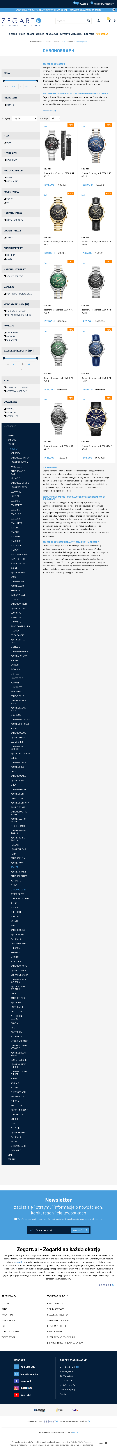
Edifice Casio (17, 635)
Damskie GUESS (18, 732)
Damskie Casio (18, 581)
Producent (13, 448)
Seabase (15, 500)
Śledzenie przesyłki (57, 1315)
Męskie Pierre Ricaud (18, 839)
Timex (13, 993)
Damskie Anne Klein (18, 472)
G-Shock (15, 646)
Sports (15, 956)
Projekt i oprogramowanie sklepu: (58, 1432)
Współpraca (9, 1320)
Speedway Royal (19, 554)
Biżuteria (89, 34)
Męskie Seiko (17, 934)
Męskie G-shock (19, 655)
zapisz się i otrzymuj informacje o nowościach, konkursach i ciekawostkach (58, 1209)
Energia (15, 1101)
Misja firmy (7, 1315)
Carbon (15, 664)
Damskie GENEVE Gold (19, 702)
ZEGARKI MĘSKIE (17, 34)
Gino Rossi (16, 715)
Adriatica (16, 453)
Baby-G (14, 660)
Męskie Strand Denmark (18, 987)
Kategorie (10, 426)
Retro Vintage (18, 594)
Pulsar (15, 844)
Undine (14, 1123)
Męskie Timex (17, 1002)
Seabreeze (16, 505)
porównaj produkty (102, 3)
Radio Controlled (20, 626)
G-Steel (15, 673)
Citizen (14, 599)
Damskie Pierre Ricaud (18, 832)
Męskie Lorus (18, 767)
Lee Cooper (17, 741)
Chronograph (18, 889)
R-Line (14, 903)
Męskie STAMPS (18, 970)
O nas (4, 1309)
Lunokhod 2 (17, 1114)
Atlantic (15, 478)
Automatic (16, 880)
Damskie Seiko (18, 930)
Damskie (12, 439)
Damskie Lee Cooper (17, 747)
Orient (14, 784)
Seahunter (16, 523)
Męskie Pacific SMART (18, 820)
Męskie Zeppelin (19, 1132)
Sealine (15, 527)
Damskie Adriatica (20, 457)
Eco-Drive (16, 612)
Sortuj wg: (6, 118)
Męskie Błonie (18, 572)
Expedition (16, 1011)
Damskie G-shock (19, 651)
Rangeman (16, 691)
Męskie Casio (17, 586)
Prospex (15, 952)
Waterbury (16, 1032)
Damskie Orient (18, 789)
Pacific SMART (18, 807)
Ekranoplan (17, 1096)
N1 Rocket (16, 1119)
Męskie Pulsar (18, 849)
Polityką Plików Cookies (81, 1442)
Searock (15, 907)
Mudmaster (16, 687)
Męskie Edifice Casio (18, 641)
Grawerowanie (55, 1332)
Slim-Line (15, 916)
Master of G (17, 678)
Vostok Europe (19, 1060)
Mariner (15, 496)
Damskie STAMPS (19, 965)
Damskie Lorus (18, 762)
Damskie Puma (18, 858)
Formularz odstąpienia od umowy (65, 1343)
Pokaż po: (44, 118)
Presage (15, 948)
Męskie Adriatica (19, 462)
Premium (12, 1159)
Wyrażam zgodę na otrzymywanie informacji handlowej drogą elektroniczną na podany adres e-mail (60, 1219)
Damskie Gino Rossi (20, 719)
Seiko (13, 925)
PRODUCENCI (52, 34)
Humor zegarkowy (11, 1332)
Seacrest (16, 509)
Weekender (16, 1036)
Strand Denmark (19, 974)
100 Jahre (16, 1150)
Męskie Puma (17, 862)
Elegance (16, 491)
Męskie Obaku (18, 780)
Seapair (15, 532)
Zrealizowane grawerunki (61, 1337)
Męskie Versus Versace (18, 1054)
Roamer (14, 867)
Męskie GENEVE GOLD (18, 709)
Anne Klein (16, 466)
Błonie (14, 568)
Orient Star (17, 798)
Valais (14, 921)
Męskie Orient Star (20, 802)
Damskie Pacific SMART (19, 813)
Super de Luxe (18, 559)
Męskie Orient (18, 793)
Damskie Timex (18, 998)
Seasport (16, 541)
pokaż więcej (48, 110)
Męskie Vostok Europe (18, 1065)
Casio (13, 577)
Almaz (14, 1078)
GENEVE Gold (17, 696)
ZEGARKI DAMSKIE (35, 34)
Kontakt (6, 1303)
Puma (13, 853)
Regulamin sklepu (57, 1326)
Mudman (15, 682)
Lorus (14, 758)
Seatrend (16, 545)
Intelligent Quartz (17, 1017)
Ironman (15, 1023)
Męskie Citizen (18, 608)
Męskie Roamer (18, 871)
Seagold (15, 518)
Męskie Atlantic (19, 487)
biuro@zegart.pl (29, 1373)
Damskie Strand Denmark (19, 980)
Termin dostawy (55, 1309)
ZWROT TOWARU (9, 1337)
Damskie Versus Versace (19, 1047)
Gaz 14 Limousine (19, 1110)
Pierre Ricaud (18, 826)
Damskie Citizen (19, 603)
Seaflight (16, 514)
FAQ (3, 1326)
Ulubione (81, 3)
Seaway (14, 550)
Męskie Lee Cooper (20, 753)
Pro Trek (15, 590)
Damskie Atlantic (20, 482)
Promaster (16, 621)
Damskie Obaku (18, 775)
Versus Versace (19, 1041)
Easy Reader (17, 1007)
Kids (13, 1027)
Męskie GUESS (18, 737)
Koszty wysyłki (55, 1303)
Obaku (14, 771)
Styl (10, 1155)
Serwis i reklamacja (58, 1320)
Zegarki (9, 435)
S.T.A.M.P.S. (16, 961)
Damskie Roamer (19, 876)
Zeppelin (15, 1128)
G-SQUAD (15, 669)
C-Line (14, 885)
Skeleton (16, 912)
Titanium (15, 630)
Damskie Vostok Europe (19, 1072)
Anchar (15, 1083)
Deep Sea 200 (17, 894)
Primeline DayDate (20, 898)
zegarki (19, 1262)
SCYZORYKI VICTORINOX (71, 34)
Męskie (11, 444)
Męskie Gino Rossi (20, 724)
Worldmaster (18, 563)
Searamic (16, 536)
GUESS (14, 728)
